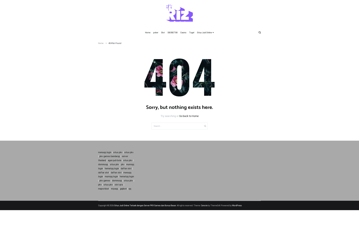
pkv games (104, 180)
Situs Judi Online (204, 32)
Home (147, 32)
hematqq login (112, 168)
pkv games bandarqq (109, 156)
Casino (183, 32)
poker (155, 32)
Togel (191, 32)
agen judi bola (114, 160)
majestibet (103, 188)
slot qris (119, 184)
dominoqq (103, 164)
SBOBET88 (173, 32)
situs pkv (117, 152)
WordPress (237, 205)
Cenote (204, 205)
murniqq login (111, 176)
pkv (122, 164)
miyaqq (114, 188)
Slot (163, 32)
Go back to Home (189, 116)
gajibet (123, 188)
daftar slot (126, 168)
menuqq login (104, 152)
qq (130, 188)
